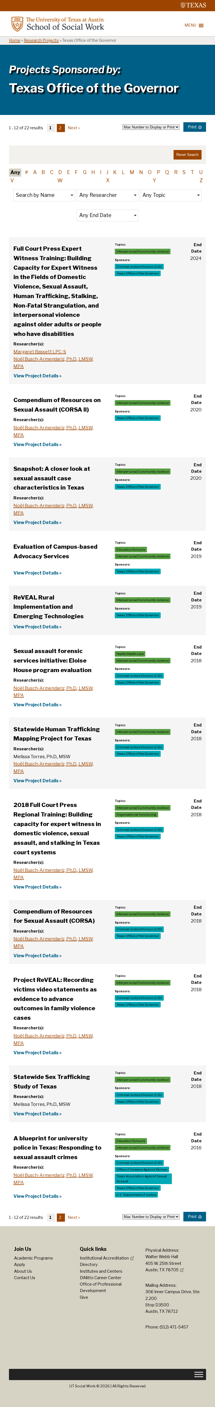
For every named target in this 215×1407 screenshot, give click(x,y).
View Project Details (36, 376)
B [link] (43, 172)
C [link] (51, 172)
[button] (44, 195)
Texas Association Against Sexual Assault (141, 1178)
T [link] (192, 172)
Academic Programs (33, 1258)
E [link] (68, 172)
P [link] (158, 172)
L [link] (123, 172)
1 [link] (50, 127)
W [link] (60, 180)
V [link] (12, 180)
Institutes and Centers (101, 1271)
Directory (89, 1264)
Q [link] (167, 172)
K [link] (115, 172)
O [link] (150, 172)
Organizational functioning (136, 814)
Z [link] (201, 180)
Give (84, 1297)
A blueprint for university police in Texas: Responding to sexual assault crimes (57, 1148)
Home (14, 40)
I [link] (100, 172)
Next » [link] (74, 127)
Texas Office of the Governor (137, 273)
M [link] (132, 172)
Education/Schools (130, 550)
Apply (19, 1264)
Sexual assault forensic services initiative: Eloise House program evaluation (52, 660)
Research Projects (41, 40)
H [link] (93, 172)
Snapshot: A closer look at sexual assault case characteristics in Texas (51, 478)
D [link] (60, 172)
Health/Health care (130, 654)
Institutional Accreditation (104, 1258)
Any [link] (15, 172)
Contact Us (24, 1277)
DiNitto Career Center (100, 1277)
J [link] (107, 172)
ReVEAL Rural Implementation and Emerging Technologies (48, 607)
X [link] (107, 180)
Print (192, 127)
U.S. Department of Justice (136, 1195)
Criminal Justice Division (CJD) (139, 267)
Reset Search (187, 155)
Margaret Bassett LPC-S (39, 351)
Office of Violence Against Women (141, 1169)
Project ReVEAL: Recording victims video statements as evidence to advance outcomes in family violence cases (55, 998)
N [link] (141, 172)
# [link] (26, 172)
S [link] (184, 172)
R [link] (176, 172)
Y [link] (154, 180)
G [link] (85, 172)
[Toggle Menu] (198, 1374)
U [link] (201, 172)
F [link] (76, 172)
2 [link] (60, 127)
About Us (23, 1271)
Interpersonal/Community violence (142, 251)
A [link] (35, 172)
